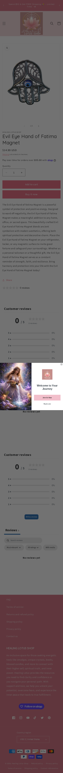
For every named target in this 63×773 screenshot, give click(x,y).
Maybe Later (47, 404)
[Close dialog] (61, 364)
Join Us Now (47, 397)
